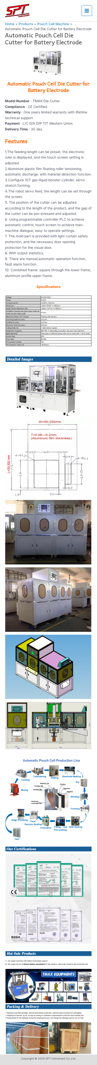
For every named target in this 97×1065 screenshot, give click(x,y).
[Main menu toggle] (87, 10)
